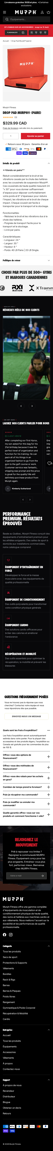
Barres (6, 985)
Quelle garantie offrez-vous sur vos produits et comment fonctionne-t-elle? (23, 814)
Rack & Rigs (9, 979)
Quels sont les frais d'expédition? (20, 730)
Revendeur (8, 1090)
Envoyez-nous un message (26, 716)
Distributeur (9, 1096)
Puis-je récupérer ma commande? (20, 794)
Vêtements (8, 968)
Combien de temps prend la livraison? (22, 787)
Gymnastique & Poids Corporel (19, 1007)
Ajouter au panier (35, 136)
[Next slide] (32, 406)
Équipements (10, 1046)
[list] (26, 68)
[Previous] (23, 500)
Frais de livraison (10, 128)
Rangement (9, 1002)
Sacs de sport (10, 957)
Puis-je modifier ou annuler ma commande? (19, 804)
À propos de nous (12, 1085)
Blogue (6, 1102)
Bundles (7, 974)
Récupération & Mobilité (15, 1013)
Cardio (6, 1019)
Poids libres (9, 996)
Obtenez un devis (12, 1107)
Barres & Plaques (11, 990)
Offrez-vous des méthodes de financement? (18, 767)
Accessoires (9, 1052)
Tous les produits (12, 951)
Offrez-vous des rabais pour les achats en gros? (23, 778)
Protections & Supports (15, 962)
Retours (7, 1113)
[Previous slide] (21, 406)
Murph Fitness (9, 107)
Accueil (6, 41)
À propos (8, 1063)
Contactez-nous (11, 1069)
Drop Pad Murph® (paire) (21, 41)
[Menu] (4, 12)
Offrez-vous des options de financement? (17, 756)
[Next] (30, 500)
